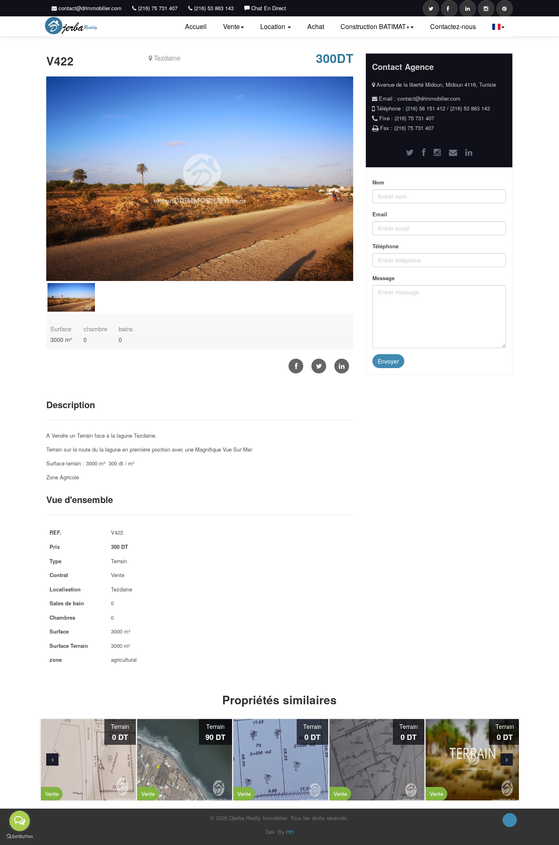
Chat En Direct (268, 8)
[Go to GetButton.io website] (20, 836)
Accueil (196, 26)
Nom (378, 182)
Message (383, 278)
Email (379, 214)
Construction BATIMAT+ (375, 26)
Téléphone (385, 246)
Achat (315, 26)
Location (273, 26)
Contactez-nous (453, 26)
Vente (231, 26)
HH (289, 832)
